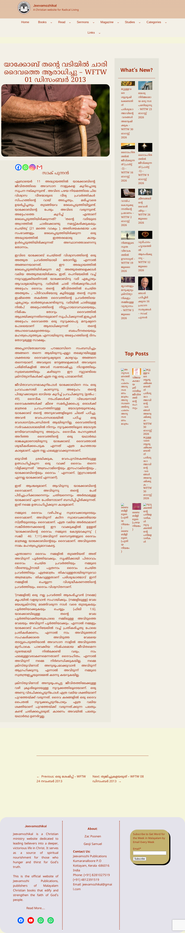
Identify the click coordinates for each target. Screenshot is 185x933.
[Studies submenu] (140, 22)
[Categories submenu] (166, 22)
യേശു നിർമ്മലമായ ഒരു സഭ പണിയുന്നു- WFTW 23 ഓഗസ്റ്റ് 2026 (145, 105)
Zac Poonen (93, 836)
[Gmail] (39, 167)
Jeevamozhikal (45, 5)
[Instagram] (32, 167)
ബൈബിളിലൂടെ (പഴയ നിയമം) (136, 521)
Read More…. (35, 908)
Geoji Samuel (93, 844)
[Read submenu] (70, 22)
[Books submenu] (51, 22)
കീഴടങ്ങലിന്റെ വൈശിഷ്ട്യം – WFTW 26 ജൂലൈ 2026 (144, 211)
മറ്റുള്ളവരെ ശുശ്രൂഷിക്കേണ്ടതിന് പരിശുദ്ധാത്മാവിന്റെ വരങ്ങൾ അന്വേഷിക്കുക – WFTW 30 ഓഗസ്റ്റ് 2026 (127, 113)
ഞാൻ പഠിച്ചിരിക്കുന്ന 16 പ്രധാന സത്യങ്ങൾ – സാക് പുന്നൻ (144, 305)
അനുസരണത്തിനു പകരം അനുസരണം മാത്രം (125, 412)
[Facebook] (18, 167)
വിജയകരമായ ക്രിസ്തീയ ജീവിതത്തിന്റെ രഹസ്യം (136, 393)
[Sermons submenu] (93, 22)
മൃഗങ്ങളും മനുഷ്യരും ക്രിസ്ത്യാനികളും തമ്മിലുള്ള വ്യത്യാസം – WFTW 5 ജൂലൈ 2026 (127, 302)
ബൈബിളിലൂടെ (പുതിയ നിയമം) (125, 541)
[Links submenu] (99, 33)
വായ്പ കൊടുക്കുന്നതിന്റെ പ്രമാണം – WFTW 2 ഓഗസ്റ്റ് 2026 (127, 213)
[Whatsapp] (25, 167)
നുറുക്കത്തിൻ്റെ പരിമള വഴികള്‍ (147, 534)
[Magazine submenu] (118, 22)
